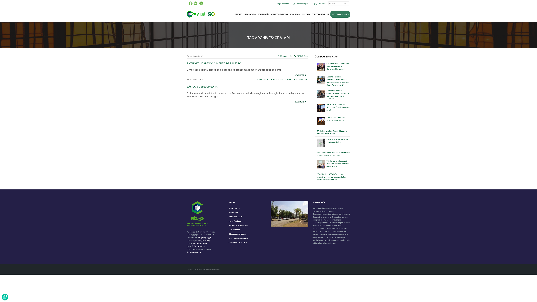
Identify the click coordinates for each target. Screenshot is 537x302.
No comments (286, 56)
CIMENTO (238, 14)
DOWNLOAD (295, 14)
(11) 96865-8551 (204, 238)
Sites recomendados (237, 234)
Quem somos (234, 208)
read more (299, 75)
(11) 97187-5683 (198, 246)
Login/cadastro (283, 4)
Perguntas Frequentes (238, 225)
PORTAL (300, 56)
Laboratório (250, 14)
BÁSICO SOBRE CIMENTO (297, 79)
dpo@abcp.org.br (194, 252)
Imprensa (306, 14)
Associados (233, 213)
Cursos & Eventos (279, 14)
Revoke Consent (4, 297)
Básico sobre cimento (202, 86)
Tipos (306, 56)
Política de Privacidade (238, 238)
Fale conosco (234, 230)
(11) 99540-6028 (200, 243)
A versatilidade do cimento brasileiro (214, 63)
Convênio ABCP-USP (320, 14)
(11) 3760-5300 (320, 4)
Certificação (263, 14)
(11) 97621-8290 (204, 241)
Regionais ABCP (235, 217)
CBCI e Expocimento (340, 14)
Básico (283, 79)
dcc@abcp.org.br (301, 4)
